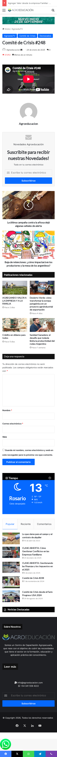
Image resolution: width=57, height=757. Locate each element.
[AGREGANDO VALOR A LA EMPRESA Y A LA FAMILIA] (14, 288)
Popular (10, 524)
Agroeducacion (13, 50)
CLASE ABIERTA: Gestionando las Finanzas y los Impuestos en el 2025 (37, 566)
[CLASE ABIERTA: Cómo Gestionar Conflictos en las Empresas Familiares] (11, 552)
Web (4, 437)
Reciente (26, 524)
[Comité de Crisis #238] (11, 582)
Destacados (45, 36)
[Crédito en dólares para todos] (14, 325)
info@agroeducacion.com (30, 682)
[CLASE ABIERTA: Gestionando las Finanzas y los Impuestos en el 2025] (11, 567)
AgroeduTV (17, 29)
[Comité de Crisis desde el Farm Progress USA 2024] (11, 596)
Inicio (7, 29)
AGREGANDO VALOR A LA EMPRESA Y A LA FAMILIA (14, 300)
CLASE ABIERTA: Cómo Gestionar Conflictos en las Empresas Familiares (35, 551)
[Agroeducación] (20, 10)
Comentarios (44, 524)
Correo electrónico (12, 423)
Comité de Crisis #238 (33, 578)
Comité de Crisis (27, 36)
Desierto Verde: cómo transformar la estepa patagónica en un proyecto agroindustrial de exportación (41, 303)
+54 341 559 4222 (29, 686)
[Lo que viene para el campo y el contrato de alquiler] (11, 538)
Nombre (7, 410)
